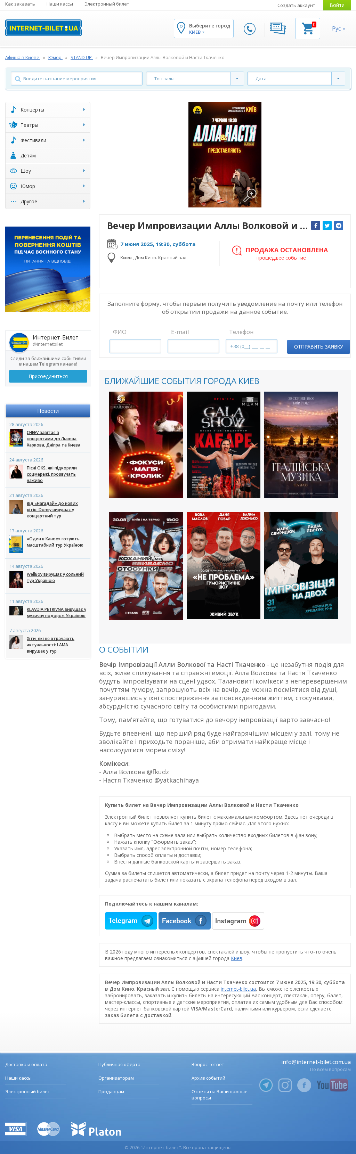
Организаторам (116, 1078)
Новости (48, 410)
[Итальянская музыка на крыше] (301, 445)
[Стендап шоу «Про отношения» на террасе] (146, 566)
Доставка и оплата (26, 1064)
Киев (236, 958)
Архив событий (208, 1078)
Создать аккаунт (296, 5)
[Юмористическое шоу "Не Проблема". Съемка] (224, 565)
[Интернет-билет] (43, 27)
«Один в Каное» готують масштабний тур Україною (55, 542)
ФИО (120, 332)
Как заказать (20, 4)
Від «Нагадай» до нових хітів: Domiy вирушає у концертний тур (52, 509)
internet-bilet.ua (238, 988)
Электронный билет (106, 4)
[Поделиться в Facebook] (315, 225)
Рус (336, 28)
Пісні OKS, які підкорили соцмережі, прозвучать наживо (52, 474)
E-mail (180, 332)
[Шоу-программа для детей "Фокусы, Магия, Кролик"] (146, 445)
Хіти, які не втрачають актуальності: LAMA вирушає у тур (50, 645)
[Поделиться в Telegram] (338, 225)
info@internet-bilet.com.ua (316, 1062)
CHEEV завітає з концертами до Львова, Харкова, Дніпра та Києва (53, 438)
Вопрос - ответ (208, 1064)
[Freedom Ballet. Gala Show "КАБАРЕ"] (224, 445)
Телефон (241, 332)
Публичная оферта (119, 1064)
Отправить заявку (318, 347)
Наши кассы (60, 4)
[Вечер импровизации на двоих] (301, 565)
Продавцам (111, 1091)
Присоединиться (48, 376)
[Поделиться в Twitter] (327, 225)
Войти (337, 5)
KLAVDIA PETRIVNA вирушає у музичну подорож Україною (56, 612)
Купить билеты (141, 487)
